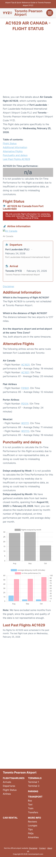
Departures (9, 785)
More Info (34, 817)
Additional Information (15, 147)
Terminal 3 (33, 785)
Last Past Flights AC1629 (16, 159)
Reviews (32, 821)
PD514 (24, 403)
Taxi (30, 804)
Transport (35, 796)
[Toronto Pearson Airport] (7, 13)
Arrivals (7, 782)
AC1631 (25, 372)
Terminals (34, 778)
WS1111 (25, 423)
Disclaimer (33, 848)
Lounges (32, 825)
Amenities (33, 837)
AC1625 (25, 364)
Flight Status (10, 143)
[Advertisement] (28, 64)
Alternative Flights (13, 151)
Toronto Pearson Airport (28, 12)
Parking (33, 791)
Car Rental (10, 817)
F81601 (25, 388)
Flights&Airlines (13, 778)
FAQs (30, 833)
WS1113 (25, 431)
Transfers (33, 812)
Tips (30, 829)
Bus (30, 800)
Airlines (7, 793)
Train (30, 808)
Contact (42, 848)
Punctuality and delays (15, 155)
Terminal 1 (33, 782)
